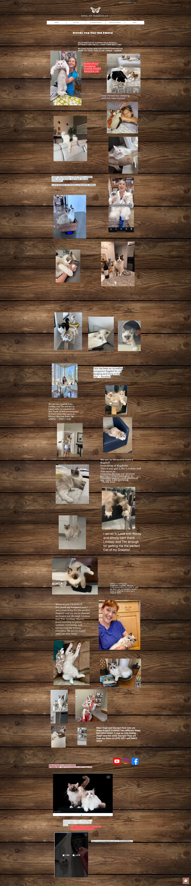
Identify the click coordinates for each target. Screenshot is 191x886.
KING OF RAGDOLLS (95, 15)
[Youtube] (116, 761)
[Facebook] (135, 761)
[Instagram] (126, 761)
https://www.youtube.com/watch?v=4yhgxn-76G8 (76, 767)
